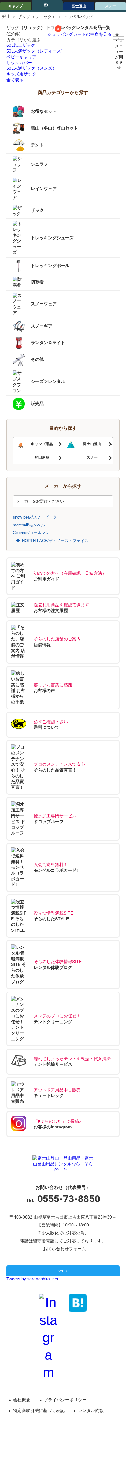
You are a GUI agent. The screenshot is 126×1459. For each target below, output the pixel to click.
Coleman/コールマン (31, 532)
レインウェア (44, 188)
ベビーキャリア (21, 56)
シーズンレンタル (48, 381)
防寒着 (37, 282)
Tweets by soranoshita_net (32, 1278)
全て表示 (15, 79)
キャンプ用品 (42, 444)
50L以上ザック (20, 45)
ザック (37, 210)
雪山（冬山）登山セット (54, 128)
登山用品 (42, 457)
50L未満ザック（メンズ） (31, 68)
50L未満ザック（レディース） (35, 51)
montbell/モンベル (29, 525)
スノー (92, 457)
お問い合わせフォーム (64, 1248)
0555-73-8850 (68, 1198)
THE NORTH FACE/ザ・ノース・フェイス (50, 540)
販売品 (37, 403)
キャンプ (15, 6)
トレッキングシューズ (52, 237)
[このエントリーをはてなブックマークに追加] (78, 1302)
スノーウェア (44, 303)
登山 (47, 5)
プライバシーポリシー (65, 1399)
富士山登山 (92, 444)
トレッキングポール (50, 265)
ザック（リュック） (37, 16)
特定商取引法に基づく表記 (39, 1410)
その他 (37, 359)
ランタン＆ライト (48, 342)
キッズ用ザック (21, 73)
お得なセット (44, 111)
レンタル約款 (91, 1410)
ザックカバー (19, 62)
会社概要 (21, 1399)
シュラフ (39, 164)
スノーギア (41, 325)
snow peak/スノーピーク (35, 517)
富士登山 (79, 6)
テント (37, 144)
